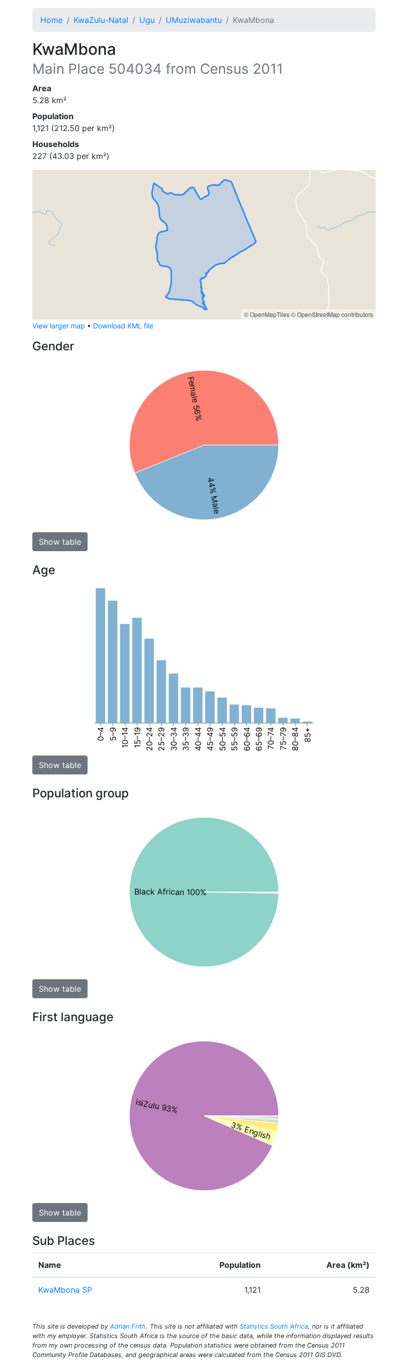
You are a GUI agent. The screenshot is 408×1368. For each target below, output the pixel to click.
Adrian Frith (128, 1326)
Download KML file (123, 325)
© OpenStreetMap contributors (332, 314)
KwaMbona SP (65, 1290)
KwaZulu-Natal (101, 20)
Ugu (147, 20)
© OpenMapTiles (267, 314)
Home (51, 20)
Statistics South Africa (274, 1326)
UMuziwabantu (194, 20)
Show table (60, 542)
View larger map (58, 325)
